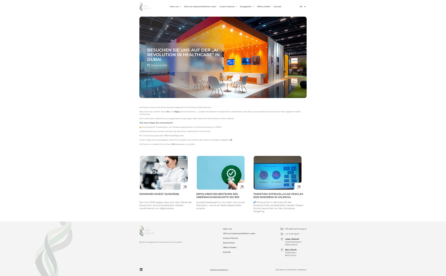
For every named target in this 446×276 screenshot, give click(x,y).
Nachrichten (229, 243)
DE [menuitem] (301, 6)
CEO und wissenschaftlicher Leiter (200, 6)
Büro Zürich (291, 250)
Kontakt (277, 6)
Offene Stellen (264, 6)
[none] (302, 6)
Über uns (174, 6)
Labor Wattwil (292, 239)
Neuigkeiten (246, 6)
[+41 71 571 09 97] (281, 234)
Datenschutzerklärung (219, 270)
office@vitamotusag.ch (296, 229)
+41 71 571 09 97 (292, 234)
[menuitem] (302, 6)
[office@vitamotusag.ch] (281, 229)
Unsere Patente (226, 6)
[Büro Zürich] (281, 249)
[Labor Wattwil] (281, 239)
